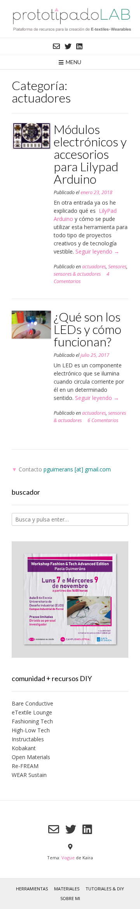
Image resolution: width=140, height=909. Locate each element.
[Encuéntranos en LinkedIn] (79, 46)
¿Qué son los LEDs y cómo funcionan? (87, 329)
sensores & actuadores (77, 274)
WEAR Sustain (29, 775)
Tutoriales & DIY (105, 889)
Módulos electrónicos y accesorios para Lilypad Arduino (90, 154)
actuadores (94, 266)
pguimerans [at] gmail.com (77, 469)
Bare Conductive (32, 703)
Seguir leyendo (97, 251)
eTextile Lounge (32, 712)
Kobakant (24, 748)
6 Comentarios (103, 420)
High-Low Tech (31, 730)
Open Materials (31, 757)
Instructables (28, 739)
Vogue (68, 857)
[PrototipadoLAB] (70, 19)
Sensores (117, 266)
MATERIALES (66, 889)
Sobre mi (70, 898)
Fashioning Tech (32, 721)
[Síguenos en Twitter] (68, 46)
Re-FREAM (25, 766)
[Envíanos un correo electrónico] (56, 46)
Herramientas (32, 889)
